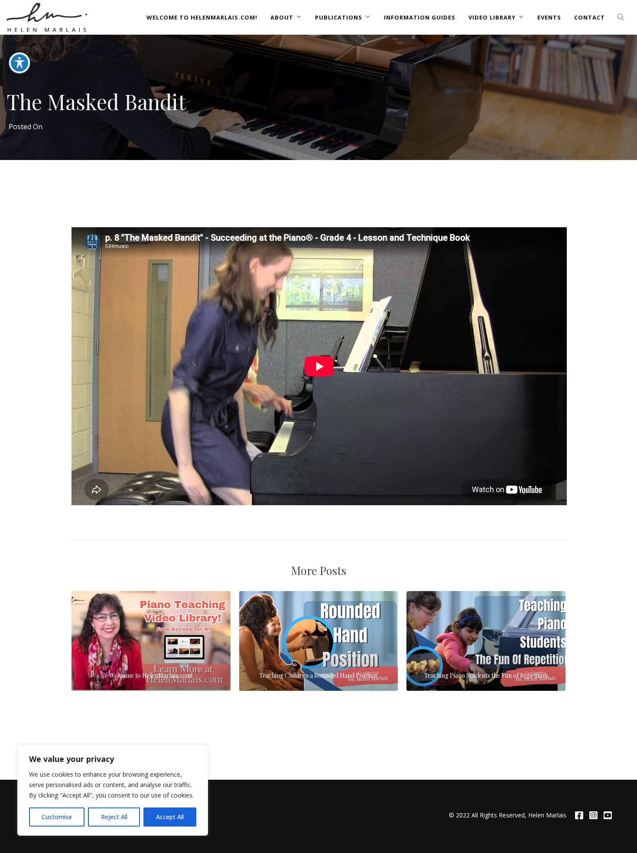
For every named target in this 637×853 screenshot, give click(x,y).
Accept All (170, 817)
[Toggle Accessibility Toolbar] (19, 62)
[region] (112, 790)
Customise (57, 817)
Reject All (114, 817)
